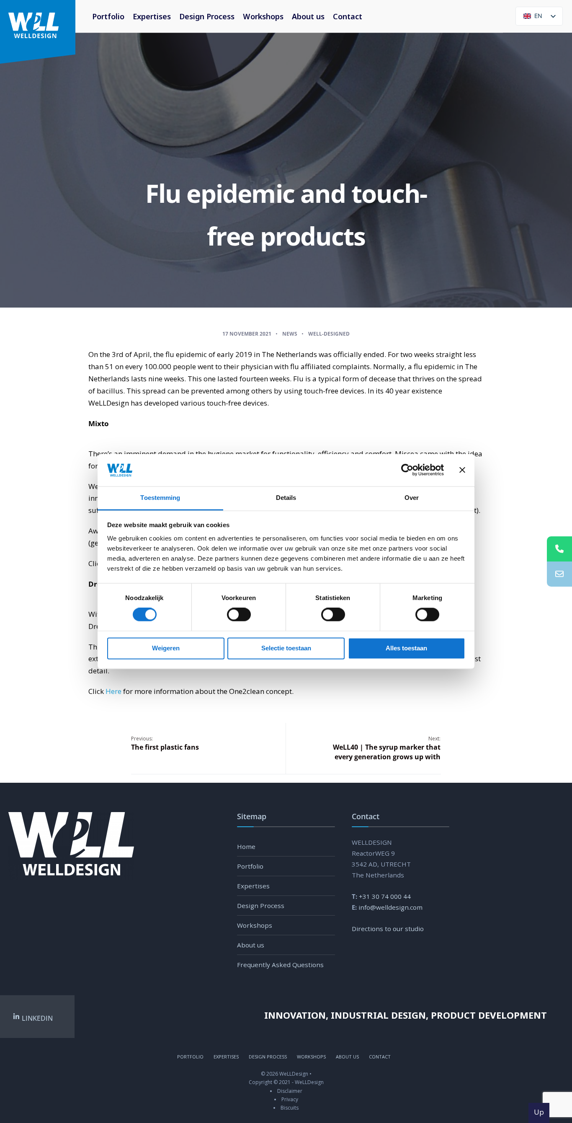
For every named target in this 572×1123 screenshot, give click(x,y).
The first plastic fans (165, 743)
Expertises (152, 16)
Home (246, 846)
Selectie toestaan (286, 648)
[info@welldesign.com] (559, 574)
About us (308, 16)
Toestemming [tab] (160, 497)
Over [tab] (412, 497)
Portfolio (108, 16)
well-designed (329, 333)
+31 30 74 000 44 (385, 896)
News (289, 333)
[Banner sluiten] (462, 470)
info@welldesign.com (390, 907)
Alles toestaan (406, 648)
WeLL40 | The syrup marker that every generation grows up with (387, 748)
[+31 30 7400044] (559, 549)
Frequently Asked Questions (280, 964)
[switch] (229, 614)
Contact (347, 16)
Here (113, 691)
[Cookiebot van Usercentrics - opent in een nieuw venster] (407, 470)
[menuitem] (263, 16)
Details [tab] (286, 497)
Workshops (263, 16)
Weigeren (166, 648)
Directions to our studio (388, 928)
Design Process (206, 16)
